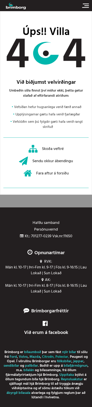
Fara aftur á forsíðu (52, 173)
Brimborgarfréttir (50, 311)
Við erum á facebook (46, 332)
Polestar (61, 357)
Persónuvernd (46, 230)
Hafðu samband (46, 223)
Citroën (48, 357)
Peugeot (76, 357)
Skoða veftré (53, 149)
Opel (11, 361)
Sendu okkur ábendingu (52, 161)
